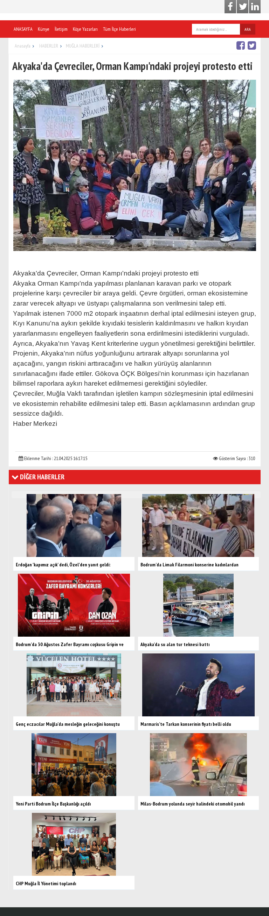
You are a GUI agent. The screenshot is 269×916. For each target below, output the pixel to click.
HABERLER (48, 46)
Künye (43, 29)
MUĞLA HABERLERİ (82, 46)
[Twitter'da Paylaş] (253, 45)
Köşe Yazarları (85, 29)
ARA (247, 29)
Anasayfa (22, 46)
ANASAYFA (23, 29)
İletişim (61, 29)
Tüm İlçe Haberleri (119, 29)
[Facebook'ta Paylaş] (241, 45)
